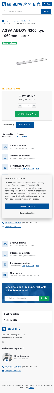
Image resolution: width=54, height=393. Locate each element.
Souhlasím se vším (27, 206)
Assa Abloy (22, 136)
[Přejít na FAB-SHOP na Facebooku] (3, 342)
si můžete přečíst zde (29, 199)
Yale (37, 169)
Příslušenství (26, 21)
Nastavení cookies (27, 213)
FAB (23, 169)
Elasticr (31, 388)
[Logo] (12, 4)
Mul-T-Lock (30, 169)
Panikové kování (12, 21)
